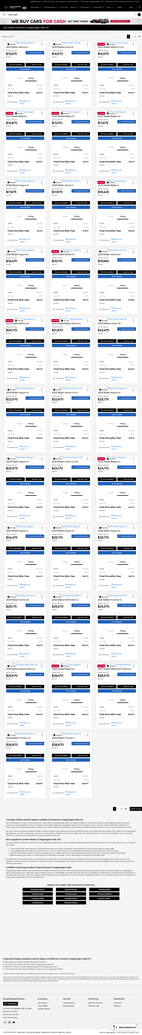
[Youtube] (14, 1022)
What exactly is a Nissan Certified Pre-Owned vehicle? (25, 962)
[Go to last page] (139, 37)
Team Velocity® (110, 1032)
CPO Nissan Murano (71, 898)
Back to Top (136, 809)
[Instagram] (9, 1022)
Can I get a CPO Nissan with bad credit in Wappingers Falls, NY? (29, 964)
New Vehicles (42, 1003)
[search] (140, 7)
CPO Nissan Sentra (71, 894)
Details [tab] (19, 78)
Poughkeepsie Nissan (9, 1032)
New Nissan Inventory (38, 889)
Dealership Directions (71, 902)
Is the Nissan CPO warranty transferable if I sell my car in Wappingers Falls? (34, 969)
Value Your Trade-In (104, 898)
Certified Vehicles (44, 1009)
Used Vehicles (42, 1006)
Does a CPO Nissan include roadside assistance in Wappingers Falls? (31, 967)
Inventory (43, 998)
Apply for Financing (71, 889)
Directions (117, 1006)
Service (66, 998)
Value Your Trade (36, 64)
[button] (12, 44)
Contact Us (12, 1004)
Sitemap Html (45, 1032)
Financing (93, 998)
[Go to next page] (135, 37)
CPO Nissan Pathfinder (104, 894)
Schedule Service (37, 902)
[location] (81, 1)
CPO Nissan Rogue (37, 894)
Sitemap (37, 1032)
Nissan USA (61, 1032)
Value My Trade (93, 1006)
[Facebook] (5, 1022)
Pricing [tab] (31, 78)
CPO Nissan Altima (104, 889)
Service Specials (68, 1006)
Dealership (119, 998)
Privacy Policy (21, 1032)
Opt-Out (68, 1032)
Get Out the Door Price (36, 52)
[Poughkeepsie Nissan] (12, 7)
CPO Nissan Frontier (37, 898)
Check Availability (25, 69)
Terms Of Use (30, 1032)
